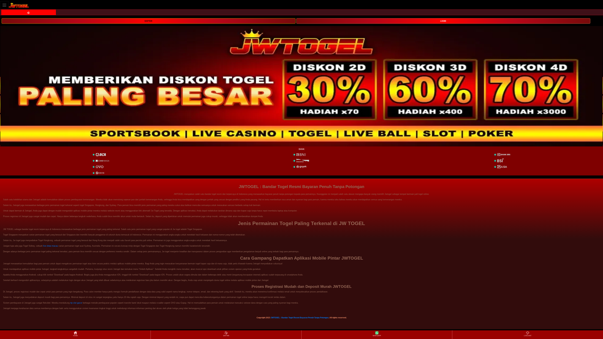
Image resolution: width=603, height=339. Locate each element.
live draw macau (50, 246)
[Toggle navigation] (4, 5)
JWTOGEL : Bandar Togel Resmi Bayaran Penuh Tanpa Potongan (300, 318)
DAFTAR (148, 21)
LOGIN (443, 21)
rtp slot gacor (76, 303)
